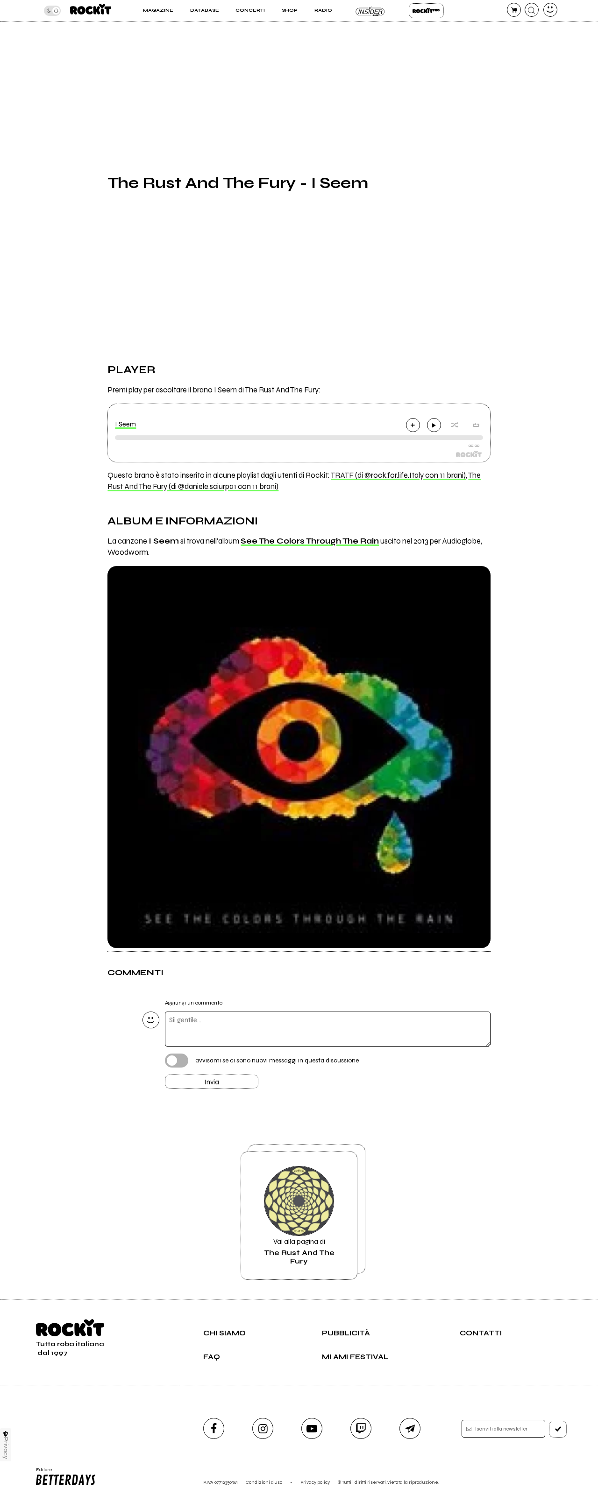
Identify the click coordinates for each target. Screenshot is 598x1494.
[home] (90, 10)
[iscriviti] (558, 1429)
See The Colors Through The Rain (310, 541)
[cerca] (532, 10)
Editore (41, 1472)
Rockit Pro (426, 10)
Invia (211, 1082)
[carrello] (514, 10)
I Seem (125, 424)
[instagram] (262, 1428)
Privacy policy (315, 1482)
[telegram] (409, 1428)
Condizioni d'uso (264, 1482)
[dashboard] (550, 10)
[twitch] (360, 1428)
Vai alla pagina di (299, 1251)
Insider (370, 11)
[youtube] (311, 1428)
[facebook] (213, 1428)
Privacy (6, 1448)
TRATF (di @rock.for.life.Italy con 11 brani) (398, 475)
